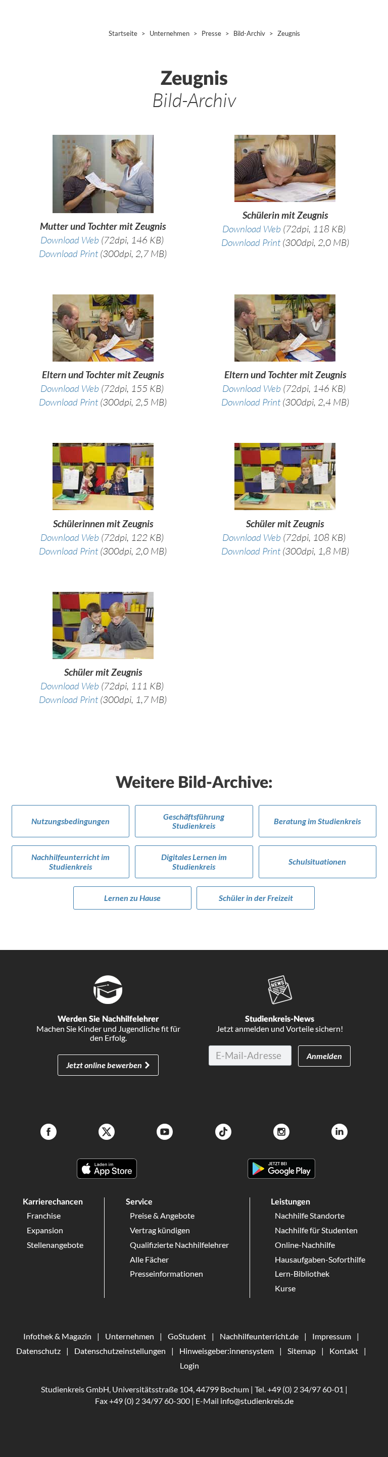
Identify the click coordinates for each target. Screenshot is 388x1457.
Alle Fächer (149, 1259)
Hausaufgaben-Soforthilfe (320, 1259)
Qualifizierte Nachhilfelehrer (179, 1244)
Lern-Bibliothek (302, 1273)
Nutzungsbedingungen (70, 821)
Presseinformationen (166, 1273)
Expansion (45, 1230)
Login (189, 1365)
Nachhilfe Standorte (310, 1215)
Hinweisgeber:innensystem (226, 1350)
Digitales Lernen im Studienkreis (194, 861)
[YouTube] (165, 1133)
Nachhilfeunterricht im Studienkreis (70, 861)
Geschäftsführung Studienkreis (193, 821)
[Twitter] (107, 1133)
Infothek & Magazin (57, 1336)
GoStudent (187, 1336)
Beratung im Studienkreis (317, 821)
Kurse (285, 1288)
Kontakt (343, 1350)
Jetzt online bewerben (104, 1065)
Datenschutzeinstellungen (120, 1350)
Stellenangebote (55, 1244)
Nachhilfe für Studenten (316, 1230)
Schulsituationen (317, 861)
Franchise (44, 1215)
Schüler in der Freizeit (256, 897)
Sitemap (301, 1350)
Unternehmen (129, 1336)
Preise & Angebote (162, 1215)
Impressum (331, 1336)
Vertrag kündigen (160, 1230)
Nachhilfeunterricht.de (259, 1336)
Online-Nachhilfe (305, 1244)
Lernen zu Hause (132, 897)
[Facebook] (48, 1133)
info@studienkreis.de (257, 1400)
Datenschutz (38, 1350)
